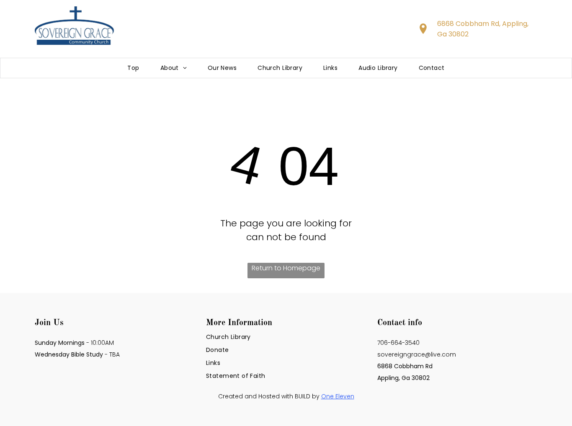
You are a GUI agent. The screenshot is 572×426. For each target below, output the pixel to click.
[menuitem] (133, 68)
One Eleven (337, 396)
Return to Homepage (286, 268)
